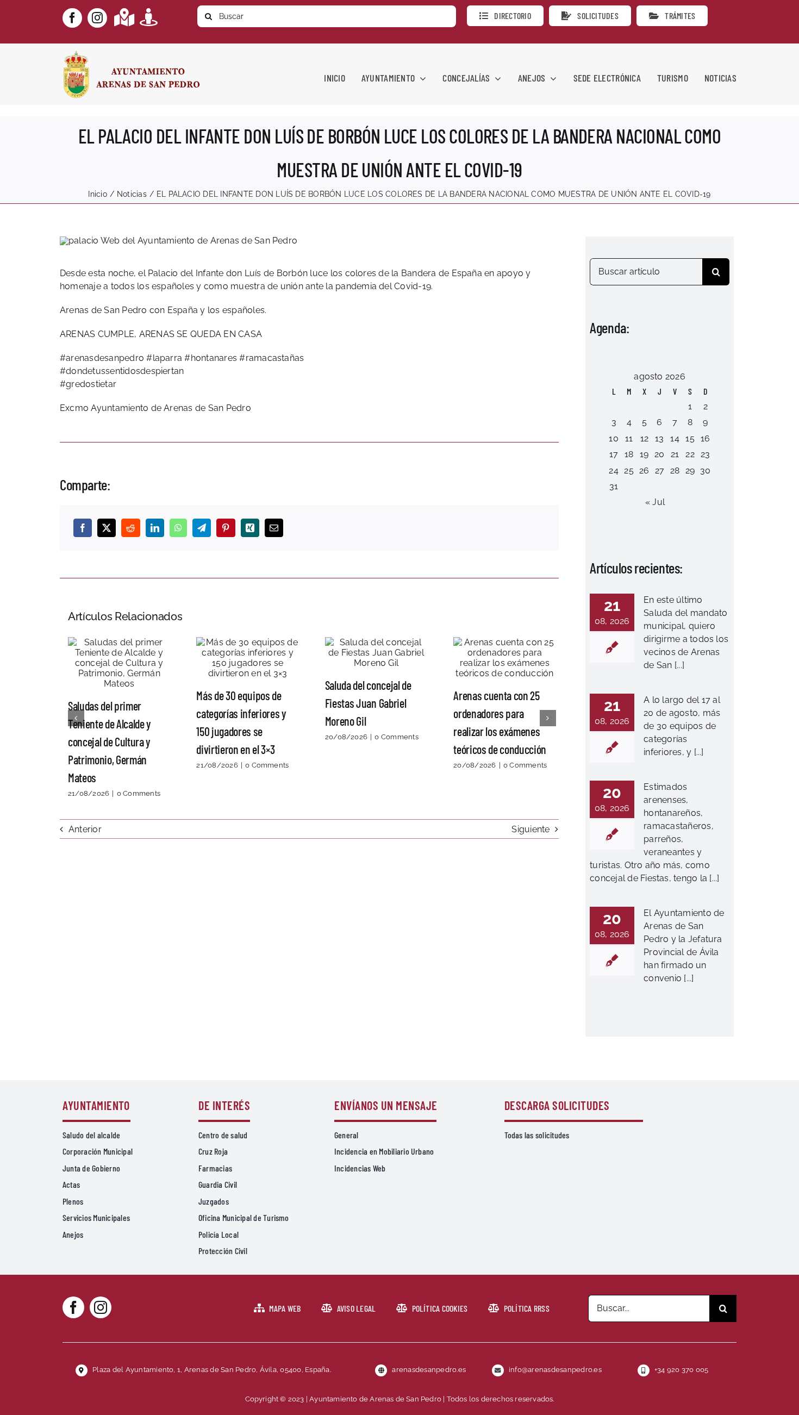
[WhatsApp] (178, 528)
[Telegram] (202, 528)
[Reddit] (130, 528)
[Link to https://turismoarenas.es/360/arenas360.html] (149, 17)
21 (675, 454)
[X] (106, 528)
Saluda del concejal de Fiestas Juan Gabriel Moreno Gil (376, 652)
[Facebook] (83, 528)
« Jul (655, 502)
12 (644, 438)
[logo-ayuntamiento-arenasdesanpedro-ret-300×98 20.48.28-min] (132, 53)
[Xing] (250, 528)
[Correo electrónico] (274, 528)
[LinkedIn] (155, 528)
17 (613, 454)
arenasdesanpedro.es (429, 1370)
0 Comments (138, 793)
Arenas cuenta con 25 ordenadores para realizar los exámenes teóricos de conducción (504, 658)
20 (659, 454)
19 (644, 454)
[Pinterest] (226, 528)
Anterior (85, 829)
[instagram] (97, 18)
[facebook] (72, 18)
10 (613, 438)
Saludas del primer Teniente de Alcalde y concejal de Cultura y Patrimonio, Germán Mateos (119, 662)
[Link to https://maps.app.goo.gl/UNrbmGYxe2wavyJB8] (124, 17)
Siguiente (530, 829)
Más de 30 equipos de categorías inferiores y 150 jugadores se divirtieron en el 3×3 (248, 658)
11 (629, 438)
